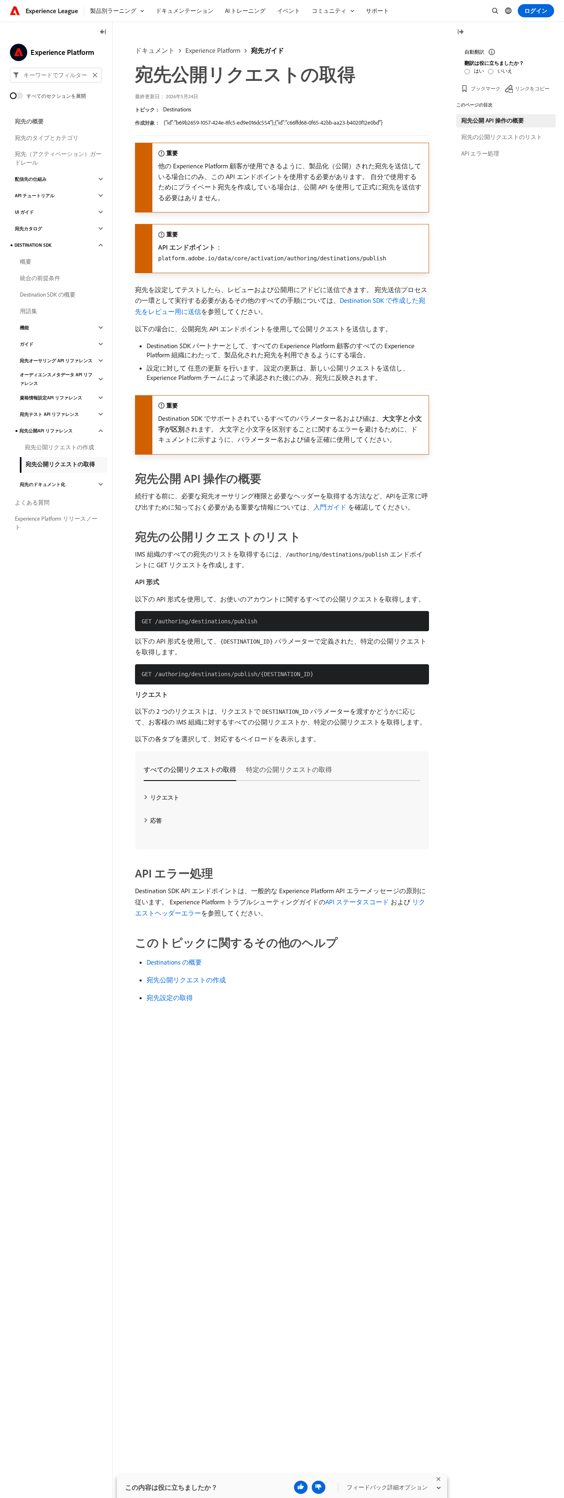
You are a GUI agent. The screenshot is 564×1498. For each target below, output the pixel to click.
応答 (156, 820)
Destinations (177, 109)
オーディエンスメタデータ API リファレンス (56, 379)
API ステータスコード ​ (358, 902)
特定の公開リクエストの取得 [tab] (289, 769)
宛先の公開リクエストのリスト (501, 137)
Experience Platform (212, 50)
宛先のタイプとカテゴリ (46, 138)
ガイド (26, 344)
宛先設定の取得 (170, 997)
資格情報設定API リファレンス (51, 398)
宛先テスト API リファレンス (49, 414)
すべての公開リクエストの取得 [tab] (190, 769)
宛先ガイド (267, 50)
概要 (25, 261)
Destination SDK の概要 (48, 294)
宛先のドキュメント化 (42, 484)
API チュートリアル (35, 195)
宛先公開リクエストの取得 (60, 464)
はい (479, 71)
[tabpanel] (282, 809)
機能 (24, 327)
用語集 (28, 311)
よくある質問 (32, 502)
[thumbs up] (301, 1487)
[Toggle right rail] (460, 32)
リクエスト (164, 797)
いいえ (505, 71)
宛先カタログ (28, 228)
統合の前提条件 (40, 278)
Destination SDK (33, 245)
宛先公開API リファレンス (46, 431)
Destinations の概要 (174, 962)
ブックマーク (485, 88)
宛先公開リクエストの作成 (186, 980)
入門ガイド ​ (330, 507)
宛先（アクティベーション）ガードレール (58, 158)
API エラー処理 (480, 153)
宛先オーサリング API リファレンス (56, 360)
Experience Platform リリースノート (56, 523)
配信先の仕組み (31, 179)
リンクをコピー (532, 88)
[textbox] (56, 75)
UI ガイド (24, 212)
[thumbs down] (318, 1487)
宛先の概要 (29, 121)
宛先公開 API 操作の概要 (492, 120)
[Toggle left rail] (103, 32)
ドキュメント (155, 50)
